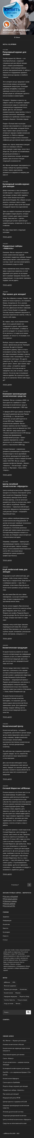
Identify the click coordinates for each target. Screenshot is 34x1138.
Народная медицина (10, 996)
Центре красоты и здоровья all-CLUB (15, 1102)
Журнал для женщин (16, 30)
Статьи (5, 940)
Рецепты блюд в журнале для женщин (15, 1086)
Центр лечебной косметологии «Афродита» (15, 484)
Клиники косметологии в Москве (13, 1044)
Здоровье (6, 917)
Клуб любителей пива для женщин (15, 570)
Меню (18, 37)
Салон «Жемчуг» (8, 1058)
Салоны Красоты (9, 1000)
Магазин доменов (9, 903)
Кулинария (6, 932)
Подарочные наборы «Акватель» (12, 247)
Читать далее (7, 237)
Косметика (6, 924)
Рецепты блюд (24, 996)
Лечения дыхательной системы (13, 1112)
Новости (5, 936)
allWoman (7, 982)
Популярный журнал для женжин (14, 53)
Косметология (8, 993)
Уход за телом (8, 1003)
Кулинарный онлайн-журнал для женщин (16, 185)
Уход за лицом (22, 1000)
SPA (13, 982)
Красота (5, 928)
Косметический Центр (13, 726)
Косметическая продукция (15, 647)
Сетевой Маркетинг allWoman (16, 788)
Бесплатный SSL (9, 906)
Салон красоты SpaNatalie (11, 1082)
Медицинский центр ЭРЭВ (11, 1098)
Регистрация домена (10, 899)
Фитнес (18, 1003)
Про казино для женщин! (14, 294)
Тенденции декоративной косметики (14, 1115)
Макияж (17, 993)
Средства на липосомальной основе (15, 1123)
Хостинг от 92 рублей (11, 896)
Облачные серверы (10, 901)
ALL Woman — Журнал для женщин (14, 1040)
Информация (7, 920)
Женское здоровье (10, 986)
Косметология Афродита (11, 1078)
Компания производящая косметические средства (14, 394)
